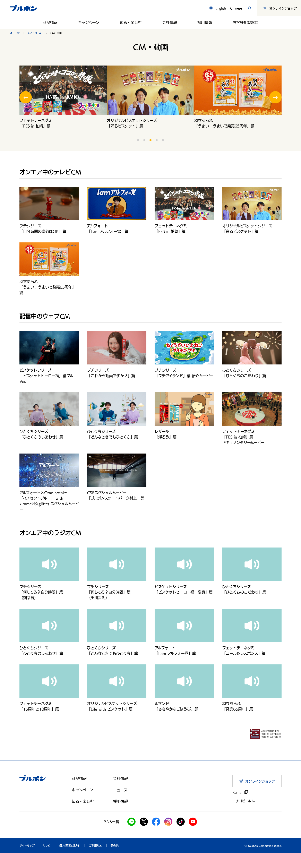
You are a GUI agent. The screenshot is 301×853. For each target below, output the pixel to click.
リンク (47, 845)
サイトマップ (27, 845)
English (221, 8)
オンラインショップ (283, 8)
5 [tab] (163, 140)
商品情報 (50, 22)
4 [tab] (157, 140)
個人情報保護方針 (69, 845)
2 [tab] (144, 140)
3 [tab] (150, 140)
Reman (238, 792)
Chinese (236, 8)
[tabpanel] (63, 97)
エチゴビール (242, 801)
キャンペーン (88, 22)
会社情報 (169, 22)
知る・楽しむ (131, 22)
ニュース (120, 790)
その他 (115, 845)
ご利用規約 (95, 845)
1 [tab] (138, 140)
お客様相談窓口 (245, 22)
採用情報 (204, 22)
